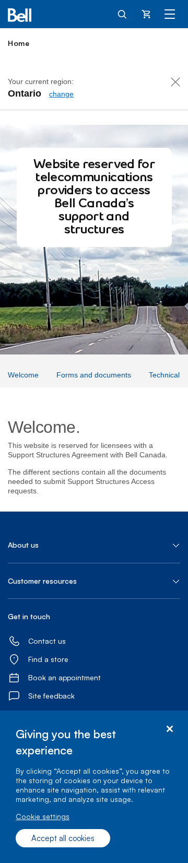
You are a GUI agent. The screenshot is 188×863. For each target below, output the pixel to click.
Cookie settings (42, 816)
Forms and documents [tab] (93, 375)
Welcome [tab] (23, 375)
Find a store (48, 659)
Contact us (47, 640)
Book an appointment (64, 677)
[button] (94, 545)
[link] (61, 94)
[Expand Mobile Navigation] (169, 13)
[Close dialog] (169, 729)
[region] (94, 787)
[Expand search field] (122, 13)
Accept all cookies (63, 838)
